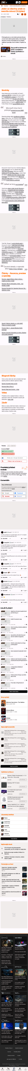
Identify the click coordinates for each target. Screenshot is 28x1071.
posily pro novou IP (9, 257)
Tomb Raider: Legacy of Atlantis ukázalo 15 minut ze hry (10, 886)
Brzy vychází (5, 697)
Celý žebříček (14, 838)
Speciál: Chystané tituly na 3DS (9, 383)
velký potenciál (5, 169)
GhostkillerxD (7, 594)
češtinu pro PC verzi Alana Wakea (10, 173)
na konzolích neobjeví (15, 255)
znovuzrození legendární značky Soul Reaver (13, 123)
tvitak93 (6, 572)
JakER (5, 532)
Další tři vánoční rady (16, 619)
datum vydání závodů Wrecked (15, 188)
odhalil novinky (19, 102)
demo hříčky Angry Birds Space (12, 247)
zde (21, 474)
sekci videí (10, 399)
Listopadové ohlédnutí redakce (17, 667)
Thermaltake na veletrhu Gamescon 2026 (6, 1041)
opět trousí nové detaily (18, 245)
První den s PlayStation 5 (17, 683)
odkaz (6, 586)
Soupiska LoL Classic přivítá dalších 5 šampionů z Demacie (7, 1016)
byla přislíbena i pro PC (18, 104)
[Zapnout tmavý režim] (19, 2)
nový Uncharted (19, 184)
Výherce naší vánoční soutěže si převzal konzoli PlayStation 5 (19, 659)
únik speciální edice (7, 259)
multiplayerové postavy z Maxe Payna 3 (16, 197)
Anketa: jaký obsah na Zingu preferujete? (18, 643)
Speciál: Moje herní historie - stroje (10, 389)
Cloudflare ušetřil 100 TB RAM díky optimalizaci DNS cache (6, 988)
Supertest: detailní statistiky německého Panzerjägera (19, 1016)
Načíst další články (14, 691)
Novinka (6, 5)
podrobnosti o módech (10, 97)
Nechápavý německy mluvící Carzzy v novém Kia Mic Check (6, 1010)
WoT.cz (3, 870)
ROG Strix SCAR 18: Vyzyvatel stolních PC (19, 948)
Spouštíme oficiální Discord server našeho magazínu (18, 635)
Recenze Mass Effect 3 (8, 386)
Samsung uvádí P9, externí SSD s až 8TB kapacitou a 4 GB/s (20, 1042)
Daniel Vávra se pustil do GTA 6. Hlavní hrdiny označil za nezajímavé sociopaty (20, 957)
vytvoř (13, 488)
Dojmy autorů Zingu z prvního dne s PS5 (18, 675)
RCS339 (5, 581)
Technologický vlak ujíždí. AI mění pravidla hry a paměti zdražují (7, 982)
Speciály (3, 619)
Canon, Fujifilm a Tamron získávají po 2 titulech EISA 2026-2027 (20, 1032)
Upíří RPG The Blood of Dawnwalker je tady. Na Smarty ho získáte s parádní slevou (6, 950)
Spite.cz (3, 889)
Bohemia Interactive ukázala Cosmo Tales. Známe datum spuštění (6, 962)
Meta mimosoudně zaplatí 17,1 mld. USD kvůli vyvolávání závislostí (7, 1032)
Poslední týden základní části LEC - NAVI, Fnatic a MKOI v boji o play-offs (6, 1004)
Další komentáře (14, 766)
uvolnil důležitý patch (17, 243)
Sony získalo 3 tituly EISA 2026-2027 (20, 1037)
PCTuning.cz (4, 876)
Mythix (3, 656)
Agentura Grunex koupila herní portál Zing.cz (19, 612)
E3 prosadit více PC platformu (9, 127)
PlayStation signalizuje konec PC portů (20, 987)
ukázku (5, 476)
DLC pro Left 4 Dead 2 (18, 98)
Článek (3, 47)
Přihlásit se (24, 2)
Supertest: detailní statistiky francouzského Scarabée (9, 868)
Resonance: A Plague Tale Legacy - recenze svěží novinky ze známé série (7, 956)
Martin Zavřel (4, 624)
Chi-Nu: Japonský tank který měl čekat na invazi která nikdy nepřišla (11, 880)
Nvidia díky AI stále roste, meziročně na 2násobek (7, 1037)
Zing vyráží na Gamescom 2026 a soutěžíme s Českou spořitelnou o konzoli (19, 50)
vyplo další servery (21, 100)
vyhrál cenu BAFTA (6, 95)
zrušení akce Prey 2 (7, 260)
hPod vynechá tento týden (20, 951)
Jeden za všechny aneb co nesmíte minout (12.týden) (18, 5)
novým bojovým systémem (13, 180)
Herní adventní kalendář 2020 (18, 651)
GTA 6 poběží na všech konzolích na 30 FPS (11, 892)
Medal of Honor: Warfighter (16, 269)
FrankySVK (6, 542)
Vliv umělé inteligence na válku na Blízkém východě (11, 874)
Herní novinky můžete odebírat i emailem (19, 627)
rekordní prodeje (14, 125)
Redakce (9, 16)
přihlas (23, 487)
